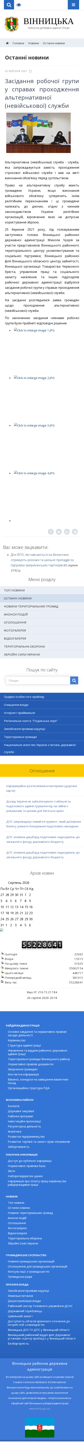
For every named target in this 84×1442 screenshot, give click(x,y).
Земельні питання (20, 1296)
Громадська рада (20, 1276)
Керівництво (17, 1040)
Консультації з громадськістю (28, 1271)
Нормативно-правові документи (30, 1064)
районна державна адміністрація (48, 24)
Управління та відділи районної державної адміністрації (37, 1052)
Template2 (20, 4)
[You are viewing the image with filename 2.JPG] (46, 398)
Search (9, 4)
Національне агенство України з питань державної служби (40, 748)
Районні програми (20, 1116)
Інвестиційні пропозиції (24, 1121)
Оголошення (15, 622)
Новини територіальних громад (31, 606)
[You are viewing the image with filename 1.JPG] (46, 351)
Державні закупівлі (21, 1111)
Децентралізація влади (24, 1301)
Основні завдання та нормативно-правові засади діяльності (37, 1033)
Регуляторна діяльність (24, 1126)
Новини (33, 43)
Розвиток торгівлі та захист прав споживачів (39, 1141)
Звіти (11, 1171)
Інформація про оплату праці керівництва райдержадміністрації (37, 1183)
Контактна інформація (23, 1074)
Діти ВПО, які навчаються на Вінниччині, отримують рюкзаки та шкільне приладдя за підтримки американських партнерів (42, 559)
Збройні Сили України (22, 654)
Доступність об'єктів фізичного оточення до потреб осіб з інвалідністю (39, 1323)
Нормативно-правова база (26, 1166)
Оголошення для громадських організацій (37, 1266)
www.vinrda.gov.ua (39, 1408)
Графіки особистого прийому (24, 697)
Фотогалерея (15, 630)
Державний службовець (25, 1311)
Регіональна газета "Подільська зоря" (31, 721)
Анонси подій (16, 614)
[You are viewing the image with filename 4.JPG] (46, 494)
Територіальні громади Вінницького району (39, 1059)
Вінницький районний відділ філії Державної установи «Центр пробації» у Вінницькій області (42, 1336)
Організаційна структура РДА (28, 1088)
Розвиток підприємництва (26, 1136)
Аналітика (14, 1131)
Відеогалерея (15, 638)
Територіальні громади (20, 737)
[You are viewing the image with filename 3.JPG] (46, 446)
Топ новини (14, 590)
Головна (18, 43)
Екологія (13, 1106)
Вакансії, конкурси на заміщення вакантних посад (38, 1081)
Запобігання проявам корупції (24, 729)
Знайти (74, 680)
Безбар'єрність (18, 1343)
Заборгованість (18, 1147)
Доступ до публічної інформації (30, 1161)
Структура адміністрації (24, 1045)
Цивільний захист (20, 1316)
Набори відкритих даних (25, 1176)
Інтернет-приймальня (19, 713)
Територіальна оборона (24, 646)
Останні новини (54, 43)
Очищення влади (16, 705)
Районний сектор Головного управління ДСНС (40, 1306)
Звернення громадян (23, 1069)
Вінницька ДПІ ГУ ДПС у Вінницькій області (38, 1330)
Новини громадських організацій (31, 1261)
